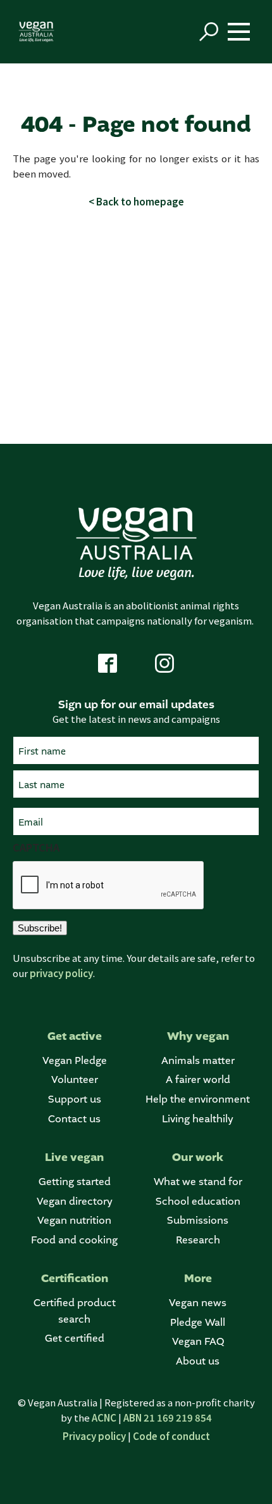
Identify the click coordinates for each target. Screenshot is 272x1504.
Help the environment (197, 1099)
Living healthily (197, 1118)
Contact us (74, 1118)
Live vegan (74, 1157)
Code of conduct (171, 1435)
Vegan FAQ (198, 1341)
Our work (197, 1157)
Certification (74, 1279)
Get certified (74, 1338)
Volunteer (74, 1079)
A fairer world (198, 1079)
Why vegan (198, 1036)
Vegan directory (75, 1201)
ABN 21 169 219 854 (167, 1417)
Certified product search (75, 1311)
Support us (74, 1099)
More (198, 1279)
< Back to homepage (136, 201)
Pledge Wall (197, 1322)
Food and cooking (74, 1240)
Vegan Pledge (74, 1060)
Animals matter (198, 1060)
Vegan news (197, 1302)
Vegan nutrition (74, 1220)
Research (198, 1240)
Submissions (197, 1220)
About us (197, 1361)
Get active (74, 1036)
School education (198, 1201)
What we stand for (198, 1181)
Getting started (75, 1181)
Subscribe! (40, 928)
